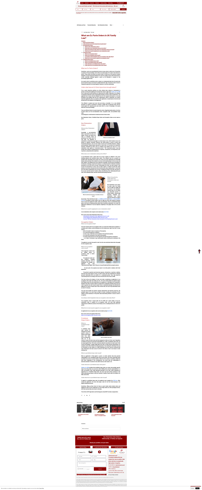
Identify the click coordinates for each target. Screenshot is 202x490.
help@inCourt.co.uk (120, 465)
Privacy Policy (41, 488)
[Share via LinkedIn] (86, 395)
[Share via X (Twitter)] (84, 395)
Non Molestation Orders (103, 25)
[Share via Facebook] (81, 395)
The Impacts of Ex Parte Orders (83, 415)
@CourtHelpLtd (115, 466)
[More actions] (119, 32)
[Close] (200, 488)
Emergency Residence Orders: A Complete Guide (100, 415)
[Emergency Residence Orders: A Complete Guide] (100, 408)
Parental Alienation (92, 25)
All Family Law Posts (81, 25)
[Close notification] (200, 482)
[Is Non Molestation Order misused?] (117, 408)
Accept (197, 488)
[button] (86, 3)
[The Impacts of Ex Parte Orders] (84, 408)
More (111, 25)
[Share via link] (89, 395)
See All (123, 402)
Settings (192, 488)
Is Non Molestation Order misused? (116, 415)
